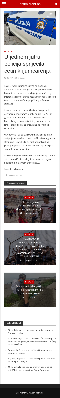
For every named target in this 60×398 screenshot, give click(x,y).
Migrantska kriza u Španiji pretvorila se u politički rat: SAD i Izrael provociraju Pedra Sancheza (31, 368)
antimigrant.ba (30, 4)
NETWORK (9, 51)
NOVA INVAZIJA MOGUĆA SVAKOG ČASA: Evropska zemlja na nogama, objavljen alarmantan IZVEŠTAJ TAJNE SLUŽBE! (30, 248)
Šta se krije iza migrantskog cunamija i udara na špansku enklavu (30, 206)
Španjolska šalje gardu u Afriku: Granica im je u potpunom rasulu (30, 290)
